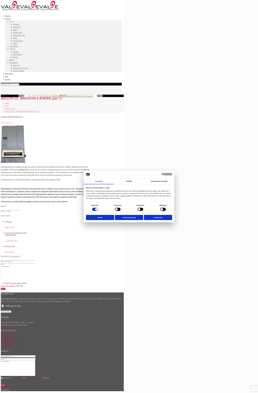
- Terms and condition (8, 340)
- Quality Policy (6, 346)
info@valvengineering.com (10, 328)
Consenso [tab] (98, 181)
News (7, 106)
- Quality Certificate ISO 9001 (11, 343)
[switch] (118, 209)
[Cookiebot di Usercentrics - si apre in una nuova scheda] (163, 174)
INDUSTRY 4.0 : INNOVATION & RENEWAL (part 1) (22, 111)
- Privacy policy (6, 335)
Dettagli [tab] (129, 181)
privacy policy (16, 283)
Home (7, 103)
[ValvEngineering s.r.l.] (29, 9)
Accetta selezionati (129, 217)
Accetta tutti (158, 217)
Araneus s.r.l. (14, 390)
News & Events (10, 109)
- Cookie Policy (6, 338)
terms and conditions (8, 286)
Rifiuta (100, 217)
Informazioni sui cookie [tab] (159, 181)
